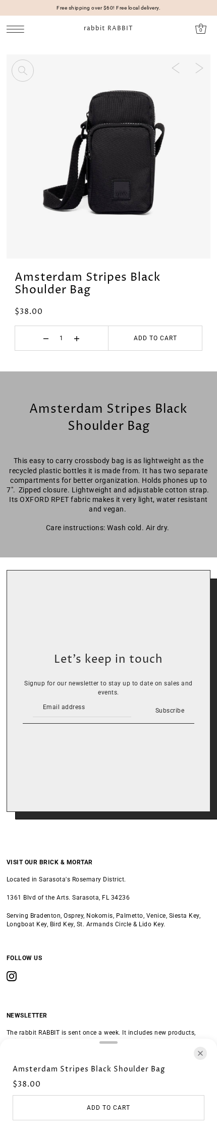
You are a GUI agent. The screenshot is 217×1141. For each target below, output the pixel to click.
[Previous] (175, 67)
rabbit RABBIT (108, 29)
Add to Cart (155, 338)
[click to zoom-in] (23, 70)
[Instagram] (12, 976)
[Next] (199, 67)
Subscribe (169, 710)
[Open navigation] (18, 29)
